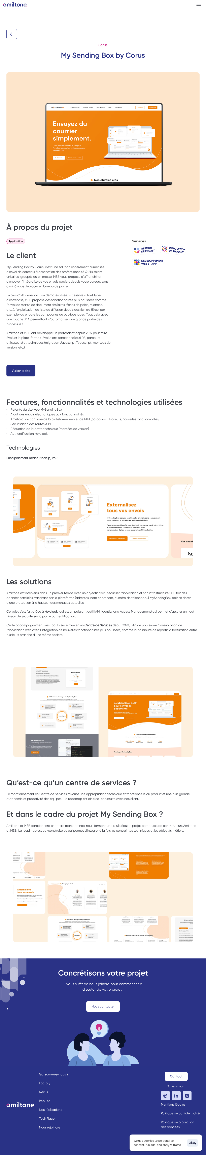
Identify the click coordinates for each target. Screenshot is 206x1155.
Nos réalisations (50, 1110)
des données (170, 1127)
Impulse (44, 1101)
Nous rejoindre (49, 1127)
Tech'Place (47, 1118)
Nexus (43, 1092)
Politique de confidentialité (180, 1113)
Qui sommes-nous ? (53, 1074)
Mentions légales (173, 1104)
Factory (44, 1083)
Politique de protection (177, 1122)
